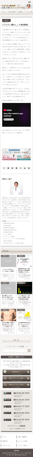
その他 (21, 309)
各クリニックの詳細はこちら (16, 428)
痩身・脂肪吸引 (12, 11)
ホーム (4, 11)
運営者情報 (16, 450)
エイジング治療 (22, 441)
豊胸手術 (21, 11)
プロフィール (6, 445)
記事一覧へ (16, 340)
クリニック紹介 (22, 445)
